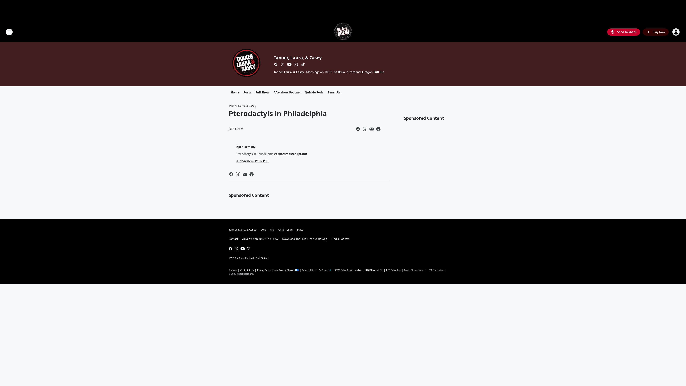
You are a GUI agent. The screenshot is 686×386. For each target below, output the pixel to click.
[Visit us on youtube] (289, 64)
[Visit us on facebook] (276, 64)
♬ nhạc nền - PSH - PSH (252, 161)
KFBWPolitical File (374, 270)
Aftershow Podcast (287, 92)
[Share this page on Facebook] (358, 129)
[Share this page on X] (364, 129)
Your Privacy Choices (284, 270)
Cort (263, 229)
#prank (302, 154)
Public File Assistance (414, 270)
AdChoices (324, 270)
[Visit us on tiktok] (303, 64)
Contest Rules (247, 270)
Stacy (300, 229)
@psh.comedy (245, 147)
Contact (233, 239)
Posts (247, 92)
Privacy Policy (264, 270)
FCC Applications (437, 270)
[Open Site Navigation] (9, 32)
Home (235, 92)
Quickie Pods (314, 92)
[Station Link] (343, 32)
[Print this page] (378, 129)
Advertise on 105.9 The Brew (260, 239)
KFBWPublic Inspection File (348, 270)
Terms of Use (308, 270)
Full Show (262, 92)
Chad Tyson (285, 229)
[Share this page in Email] (371, 129)
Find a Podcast (340, 239)
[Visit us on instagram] (296, 64)
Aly (272, 229)
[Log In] (676, 32)
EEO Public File (393, 270)
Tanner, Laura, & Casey (298, 57)
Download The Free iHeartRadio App (304, 239)
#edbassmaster (285, 154)
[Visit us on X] (282, 64)
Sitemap (233, 270)
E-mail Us (334, 92)
